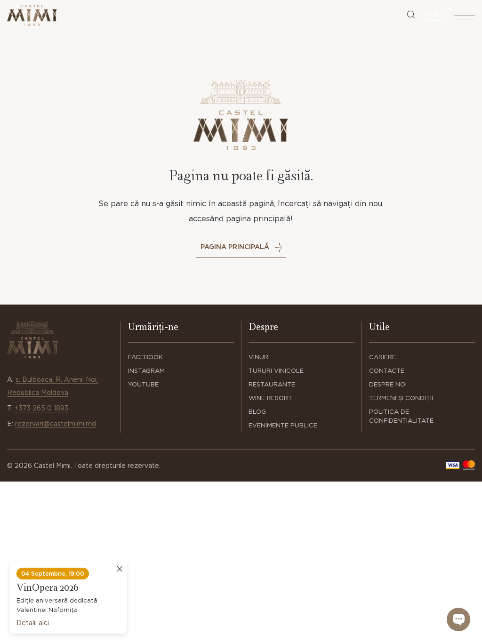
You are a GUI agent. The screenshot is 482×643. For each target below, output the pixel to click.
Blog (257, 411)
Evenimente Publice (283, 425)
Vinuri (259, 357)
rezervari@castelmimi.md (55, 423)
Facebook (145, 357)
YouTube (143, 384)
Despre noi (388, 384)
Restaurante (272, 384)
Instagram (146, 370)
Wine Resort (270, 398)
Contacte (386, 370)
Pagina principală (235, 246)
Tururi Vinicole (276, 370)
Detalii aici (32, 623)
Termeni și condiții (401, 398)
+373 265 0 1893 (41, 408)
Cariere (382, 357)
